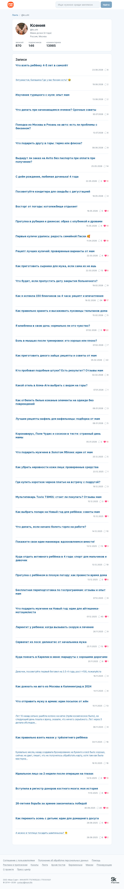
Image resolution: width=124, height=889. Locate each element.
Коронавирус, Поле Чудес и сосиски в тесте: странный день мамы (58, 435)
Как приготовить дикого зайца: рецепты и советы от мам (56, 355)
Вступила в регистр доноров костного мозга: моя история (57, 788)
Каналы (35, 865)
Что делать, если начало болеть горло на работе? (51, 526)
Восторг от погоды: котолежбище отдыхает (47, 206)
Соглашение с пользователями (19, 860)
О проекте (8, 869)
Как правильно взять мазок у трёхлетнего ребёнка (52, 737)
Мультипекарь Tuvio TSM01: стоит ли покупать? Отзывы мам (58, 496)
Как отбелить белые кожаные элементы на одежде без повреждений (55, 401)
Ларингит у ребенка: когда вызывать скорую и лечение (55, 627)
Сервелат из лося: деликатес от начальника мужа (51, 642)
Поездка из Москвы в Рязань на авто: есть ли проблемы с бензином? (56, 126)
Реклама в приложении (15, 865)
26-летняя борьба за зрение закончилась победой (51, 803)
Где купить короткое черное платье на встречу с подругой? (58, 482)
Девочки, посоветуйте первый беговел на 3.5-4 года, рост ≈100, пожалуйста (58, 671)
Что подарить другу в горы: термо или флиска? (49, 143)
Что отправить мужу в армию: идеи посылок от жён (52, 701)
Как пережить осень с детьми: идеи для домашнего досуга (57, 818)
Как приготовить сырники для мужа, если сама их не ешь (56, 266)
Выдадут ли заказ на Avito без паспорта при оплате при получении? (55, 159)
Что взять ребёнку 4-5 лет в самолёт (42, 65)
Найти (106, 4)
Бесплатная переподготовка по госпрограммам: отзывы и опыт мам (61, 591)
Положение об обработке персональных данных (63, 860)
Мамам (89, 865)
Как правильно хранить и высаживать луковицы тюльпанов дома (61, 310)
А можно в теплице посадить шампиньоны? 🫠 (42, 832)
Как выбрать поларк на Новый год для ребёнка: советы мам (58, 511)
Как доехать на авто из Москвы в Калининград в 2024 (53, 686)
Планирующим (104, 865)
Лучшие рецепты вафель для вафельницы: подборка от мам (58, 418)
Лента (15, 15)
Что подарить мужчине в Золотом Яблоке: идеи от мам (54, 452)
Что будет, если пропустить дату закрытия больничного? (56, 281)
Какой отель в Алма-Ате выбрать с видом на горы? (51, 385)
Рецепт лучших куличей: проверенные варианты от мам (55, 251)
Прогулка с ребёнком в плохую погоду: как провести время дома (61, 575)
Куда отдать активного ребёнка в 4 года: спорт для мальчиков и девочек (61, 558)
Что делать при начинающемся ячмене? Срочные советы (56, 109)
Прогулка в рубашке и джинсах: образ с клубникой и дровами (59, 221)
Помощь (96, 860)
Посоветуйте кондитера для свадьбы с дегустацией (53, 191)
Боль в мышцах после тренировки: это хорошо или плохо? (56, 340)
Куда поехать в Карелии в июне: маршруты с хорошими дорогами (61, 656)
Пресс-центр (24, 869)
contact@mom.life (24, 882)
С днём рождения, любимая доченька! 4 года (47, 176)
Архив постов (58, 865)
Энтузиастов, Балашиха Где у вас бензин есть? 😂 (43, 79)
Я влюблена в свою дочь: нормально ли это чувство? (53, 325)
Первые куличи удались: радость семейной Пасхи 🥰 (53, 236)
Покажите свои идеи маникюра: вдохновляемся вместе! (55, 541)
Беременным (75, 865)
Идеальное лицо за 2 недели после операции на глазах (54, 773)
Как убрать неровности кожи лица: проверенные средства (57, 467)
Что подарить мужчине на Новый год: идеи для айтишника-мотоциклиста (57, 610)
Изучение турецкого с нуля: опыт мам (42, 94)
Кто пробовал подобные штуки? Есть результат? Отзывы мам (59, 370)
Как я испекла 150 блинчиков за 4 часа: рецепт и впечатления (59, 295)
